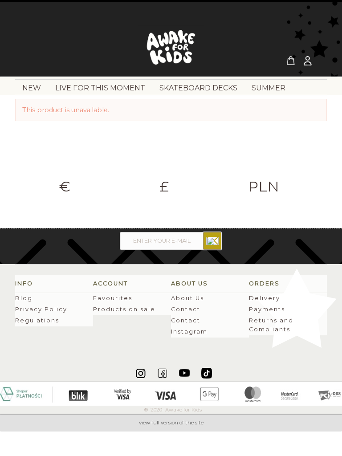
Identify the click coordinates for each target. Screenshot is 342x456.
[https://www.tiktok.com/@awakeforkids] (206, 373)
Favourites (112, 298)
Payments (267, 309)
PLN (263, 187)
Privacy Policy (41, 309)
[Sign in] (309, 62)
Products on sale (124, 309)
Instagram (189, 331)
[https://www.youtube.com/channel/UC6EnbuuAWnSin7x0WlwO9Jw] (185, 373)
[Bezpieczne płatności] (171, 393)
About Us (187, 298)
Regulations (37, 320)
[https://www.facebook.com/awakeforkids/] (163, 373)
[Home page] (171, 50)
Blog (24, 298)
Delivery (264, 298)
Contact (185, 309)
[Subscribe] (212, 241)
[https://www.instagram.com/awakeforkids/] (141, 373)
